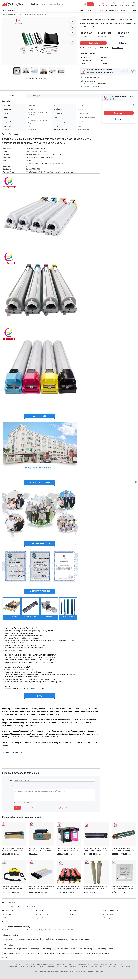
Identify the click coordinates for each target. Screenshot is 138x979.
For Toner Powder (41, 914)
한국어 (85, 966)
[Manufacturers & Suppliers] (13, 4)
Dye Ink (71, 918)
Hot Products (19, 964)
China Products (29, 964)
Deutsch (65, 966)
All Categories (9, 10)
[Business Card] (133, 104)
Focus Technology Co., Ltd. (55, 971)
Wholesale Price (71, 964)
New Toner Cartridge (86, 949)
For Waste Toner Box (8, 918)
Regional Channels (93, 964)
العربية (79, 966)
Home (3, 14)
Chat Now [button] (123, 43)
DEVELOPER (73, 910)
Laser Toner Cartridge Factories (65, 949)
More (4, 957)
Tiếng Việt (115, 966)
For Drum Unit (40, 910)
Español (28, 966)
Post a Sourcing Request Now (58, 808)
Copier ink (39, 918)
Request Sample (117, 48)
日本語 (91, 966)
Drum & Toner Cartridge (40, 14)
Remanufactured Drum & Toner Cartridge (29, 939)
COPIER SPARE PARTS (109, 910)
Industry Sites (82, 964)
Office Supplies (12, 14)
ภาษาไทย (102, 966)
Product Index (104, 964)
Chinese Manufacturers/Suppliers (45, 964)
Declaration (90, 971)
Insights (120, 964)
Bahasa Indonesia (125, 966)
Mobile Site (113, 964)
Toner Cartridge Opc (76, 953)
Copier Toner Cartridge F (32, 953)
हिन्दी (96, 966)
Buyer (89, 10)
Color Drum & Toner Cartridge (80, 939)
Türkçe (108, 966)
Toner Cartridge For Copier (105, 949)
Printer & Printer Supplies (24, 14)
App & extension (111, 10)
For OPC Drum (6, 914)
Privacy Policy (99, 971)
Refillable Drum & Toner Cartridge (56, 939)
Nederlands (73, 966)
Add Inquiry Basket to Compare (40, 78)
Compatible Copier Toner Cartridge (55, 953)
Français (42, 966)
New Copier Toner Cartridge (12, 953)
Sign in (134, 5)
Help (99, 10)
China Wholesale (60, 964)
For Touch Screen (108, 914)
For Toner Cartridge (8, 910)
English (22, 966)
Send (17, 808)
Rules (134, 10)
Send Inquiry (93, 43)
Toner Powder (8, 939)
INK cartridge (107, 918)
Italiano (59, 966)
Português (35, 966)
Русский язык (51, 966)
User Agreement (80, 971)
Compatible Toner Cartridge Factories (15, 949)
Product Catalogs (30, 906)
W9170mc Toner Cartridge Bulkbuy (98, 953)
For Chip (71, 914)
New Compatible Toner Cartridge (41, 949)
